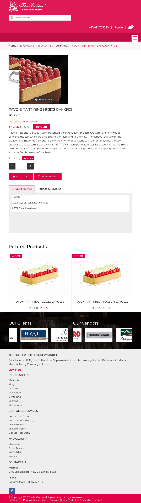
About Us (14, 380)
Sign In (118, 27)
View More (15, 369)
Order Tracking (17, 448)
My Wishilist (15, 452)
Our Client (14, 388)
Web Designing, (51, 500)
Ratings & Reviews (49, 188)
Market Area (16, 405)
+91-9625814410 (34, 481)
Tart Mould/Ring (57, 45)
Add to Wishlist (48, 176)
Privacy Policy (16, 424)
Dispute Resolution (19, 432)
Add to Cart (22, 176)
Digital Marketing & (71, 500)
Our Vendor (15, 392)
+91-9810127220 (99, 27)
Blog (11, 384)
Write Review (29, 121)
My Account (15, 444)
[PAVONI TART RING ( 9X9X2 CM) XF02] (16, 63)
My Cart (13, 456)
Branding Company (93, 500)
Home (12, 45)
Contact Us (15, 396)
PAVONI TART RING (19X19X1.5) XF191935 (102, 301)
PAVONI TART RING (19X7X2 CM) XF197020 (39, 301)
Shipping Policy (17, 428)
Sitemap (13, 400)
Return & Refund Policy (21, 420)
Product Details (22, 189)
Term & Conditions (19, 416)
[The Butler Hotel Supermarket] (70, 6)
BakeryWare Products (32, 45)
